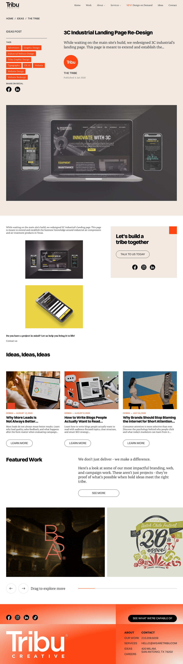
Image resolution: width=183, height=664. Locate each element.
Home (77, 5)
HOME (9, 18)
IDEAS (20, 18)
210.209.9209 (149, 638)
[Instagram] (17, 617)
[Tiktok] (35, 617)
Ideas (160, 5)
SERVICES (130, 643)
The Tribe (34, 18)
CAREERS (130, 654)
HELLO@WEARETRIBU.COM (159, 643)
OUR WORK (131, 638)
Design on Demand (139, 5)
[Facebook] (9, 617)
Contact (173, 5)
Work (89, 5)
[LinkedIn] (26, 617)
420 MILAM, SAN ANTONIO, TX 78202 (157, 650)
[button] (101, 5)
